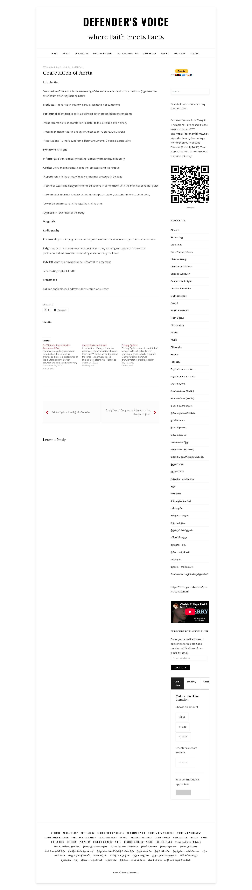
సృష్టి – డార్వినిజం (178, 522)
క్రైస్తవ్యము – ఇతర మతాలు (182, 479)
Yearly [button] (206, 681)
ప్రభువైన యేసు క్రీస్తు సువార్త (182, 449)
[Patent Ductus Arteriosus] (102, 355)
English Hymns (178, 383)
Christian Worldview (180, 273)
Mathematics (177, 325)
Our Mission (81, 53)
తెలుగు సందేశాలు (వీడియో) (182, 391)
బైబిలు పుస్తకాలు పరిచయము (183, 413)
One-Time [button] (177, 683)
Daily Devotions (179, 295)
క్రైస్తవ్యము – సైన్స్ (178, 544)
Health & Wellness (180, 310)
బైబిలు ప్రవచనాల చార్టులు (181, 405)
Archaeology (177, 237)
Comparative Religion (181, 281)
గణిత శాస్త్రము (176, 508)
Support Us (149, 53)
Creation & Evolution (181, 288)
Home (55, 53)
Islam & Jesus (177, 317)
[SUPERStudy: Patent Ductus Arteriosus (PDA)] (62, 357)
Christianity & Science (181, 266)
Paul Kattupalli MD (127, 53)
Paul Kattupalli (75, 67)
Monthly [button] (191, 681)
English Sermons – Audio (183, 376)
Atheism (175, 230)
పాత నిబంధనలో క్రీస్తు (180, 442)
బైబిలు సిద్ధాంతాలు (178, 427)
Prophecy (175, 361)
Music (174, 339)
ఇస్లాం (173, 486)
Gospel (174, 303)
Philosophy (176, 347)
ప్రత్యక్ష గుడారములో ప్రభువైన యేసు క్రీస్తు (187, 457)
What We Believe (102, 53)
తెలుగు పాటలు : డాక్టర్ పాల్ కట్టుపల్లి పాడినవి (189, 574)
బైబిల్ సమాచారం (178, 420)
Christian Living (178, 259)
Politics (174, 354)
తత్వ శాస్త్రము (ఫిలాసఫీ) (181, 500)
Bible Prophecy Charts (182, 252)
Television (180, 53)
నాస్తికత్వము (176, 559)
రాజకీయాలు (176, 493)
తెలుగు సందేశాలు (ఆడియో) (182, 398)
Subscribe (180, 667)
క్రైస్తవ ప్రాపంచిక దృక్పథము (182, 530)
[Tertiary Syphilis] (141, 355)
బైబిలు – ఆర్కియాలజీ (180, 552)
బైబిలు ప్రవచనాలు (178, 434)
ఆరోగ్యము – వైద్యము (180, 515)
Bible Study (176, 244)
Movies (165, 53)
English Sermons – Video (183, 369)
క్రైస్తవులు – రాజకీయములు (182, 566)
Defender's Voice (126, 21)
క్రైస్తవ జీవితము (177, 471)
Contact (195, 53)
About (66, 53)
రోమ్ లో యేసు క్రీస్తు (179, 537)
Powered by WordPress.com (125, 872)
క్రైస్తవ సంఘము (177, 464)
